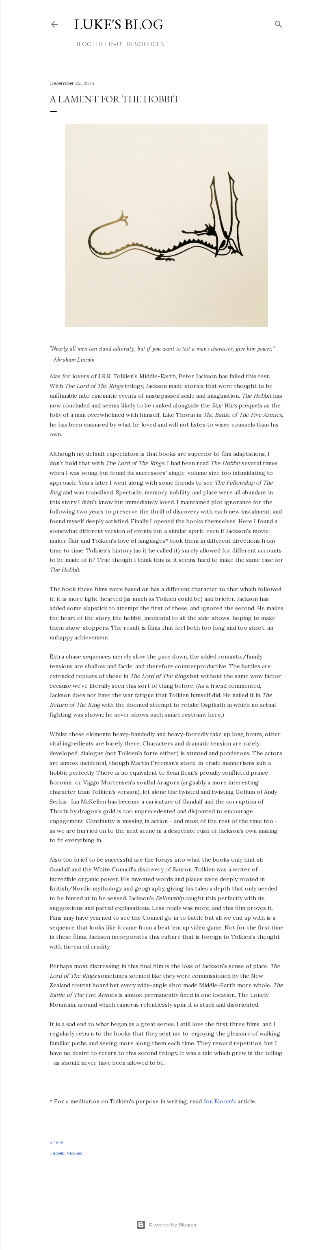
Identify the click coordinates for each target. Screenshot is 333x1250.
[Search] (278, 22)
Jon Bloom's (219, 1101)
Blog (82, 44)
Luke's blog (119, 24)
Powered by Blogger (173, 1225)
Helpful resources (130, 44)
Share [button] (56, 1142)
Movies (74, 1153)
